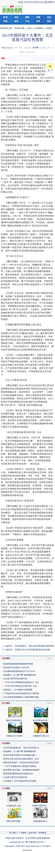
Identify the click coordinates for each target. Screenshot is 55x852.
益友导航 (32, 833)
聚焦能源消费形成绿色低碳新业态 (18, 773)
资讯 (30, 28)
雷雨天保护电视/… (14, 821)
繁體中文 (51, 2)
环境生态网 (19, 28)
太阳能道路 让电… (14, 806)
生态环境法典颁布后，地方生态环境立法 (21, 748)
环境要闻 (39, 28)
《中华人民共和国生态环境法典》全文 (20, 686)
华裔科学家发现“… (40, 806)
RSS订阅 (27, 2)
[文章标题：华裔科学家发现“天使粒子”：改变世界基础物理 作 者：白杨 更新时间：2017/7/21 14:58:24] (40, 802)
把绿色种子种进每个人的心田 (16, 667)
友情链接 (42, 833)
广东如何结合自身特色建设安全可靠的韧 (21, 693)
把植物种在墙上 (40, 821)
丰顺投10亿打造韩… (15, 736)
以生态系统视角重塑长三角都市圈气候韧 (21, 697)
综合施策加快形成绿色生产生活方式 (19, 671)
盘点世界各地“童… (41, 720)
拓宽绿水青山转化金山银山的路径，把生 (21, 759)
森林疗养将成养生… (15, 720)
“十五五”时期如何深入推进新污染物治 (19, 766)
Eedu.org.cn (7, 47)
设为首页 (36, 2)
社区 (49, 21)
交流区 (20, 2)
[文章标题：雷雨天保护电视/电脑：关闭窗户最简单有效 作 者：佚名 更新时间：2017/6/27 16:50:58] (14, 817)
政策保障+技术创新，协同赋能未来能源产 (21, 770)
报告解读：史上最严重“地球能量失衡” (19, 675)
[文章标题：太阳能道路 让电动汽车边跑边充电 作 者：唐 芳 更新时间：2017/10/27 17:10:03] (14, 802)
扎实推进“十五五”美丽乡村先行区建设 (19, 781)
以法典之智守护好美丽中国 (15, 678)
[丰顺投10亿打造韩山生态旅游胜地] (15, 732)
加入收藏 (44, 2)
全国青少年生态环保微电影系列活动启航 (32, 649)
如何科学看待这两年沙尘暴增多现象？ (20, 755)
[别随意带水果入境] (41, 732)
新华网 (36, 47)
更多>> (50, 658)
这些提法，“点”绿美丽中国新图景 (17, 690)
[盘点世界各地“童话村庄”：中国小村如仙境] (41, 717)
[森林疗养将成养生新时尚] (15, 717)
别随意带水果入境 (41, 736)
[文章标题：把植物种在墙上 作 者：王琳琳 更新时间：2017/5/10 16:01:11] (40, 817)
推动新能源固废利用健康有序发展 (18, 664)
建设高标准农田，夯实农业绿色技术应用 (21, 762)
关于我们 (13, 833)
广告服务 (23, 833)
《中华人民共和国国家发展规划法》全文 (21, 682)
